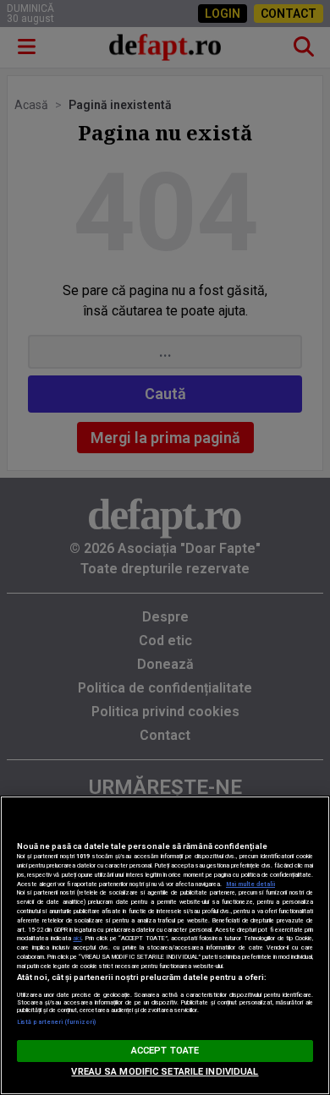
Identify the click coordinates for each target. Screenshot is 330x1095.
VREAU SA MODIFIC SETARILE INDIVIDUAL (164, 1071)
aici (77, 938)
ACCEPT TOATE (165, 1050)
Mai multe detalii (250, 884)
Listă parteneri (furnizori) (56, 1022)
